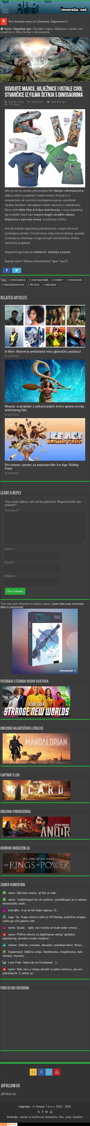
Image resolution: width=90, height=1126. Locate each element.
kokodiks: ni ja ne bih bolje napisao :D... (33, 910)
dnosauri (75, 280)
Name (9, 549)
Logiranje (24, 1106)
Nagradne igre (22, 28)
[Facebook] (41, 1072)
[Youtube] (56, 1072)
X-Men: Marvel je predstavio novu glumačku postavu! (43, 351)
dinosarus (18, 280)
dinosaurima (39, 280)
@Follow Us (10, 1086)
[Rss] (33, 1072)
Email (9, 562)
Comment (12, 510)
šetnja (34, 284)
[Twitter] (48, 1072)
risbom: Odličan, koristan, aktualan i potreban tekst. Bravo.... (46, 945)
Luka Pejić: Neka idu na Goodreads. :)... (33, 962)
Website (10, 576)
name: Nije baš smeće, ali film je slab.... (33, 893)
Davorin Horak (16, 102)
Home (7, 28)
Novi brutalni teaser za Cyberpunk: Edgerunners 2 (38, 21)
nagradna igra (14, 284)
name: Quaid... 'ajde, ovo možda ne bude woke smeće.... (44, 927)
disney (58, 280)
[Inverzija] (45, 7)
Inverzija (12, 1117)
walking (50, 284)
